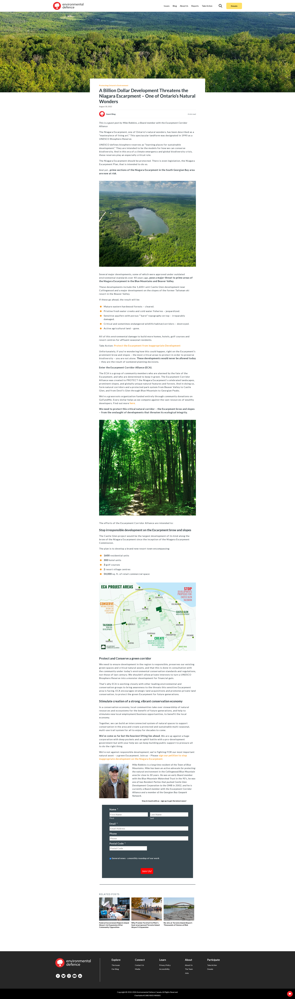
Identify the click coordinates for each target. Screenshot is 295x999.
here (132, 403)
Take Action (207, 6)
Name (113, 809)
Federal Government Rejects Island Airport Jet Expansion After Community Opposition (114, 925)
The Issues (116, 965)
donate (210, 969)
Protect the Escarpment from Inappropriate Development (147, 345)
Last (152, 818)
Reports (195, 6)
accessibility (164, 969)
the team (189, 969)
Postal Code (117, 843)
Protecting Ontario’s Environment (113, 85)
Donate (234, 6)
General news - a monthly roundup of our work (135, 858)
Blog (175, 6)
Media (137, 969)
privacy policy (165, 965)
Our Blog (115, 969)
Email (113, 823)
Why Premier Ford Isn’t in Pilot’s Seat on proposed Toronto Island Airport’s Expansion (145, 925)
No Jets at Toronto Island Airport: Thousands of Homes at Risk (178, 924)
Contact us (139, 965)
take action (212, 965)
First (112, 818)
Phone (113, 833)
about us (189, 965)
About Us (184, 6)
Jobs (187, 973)
